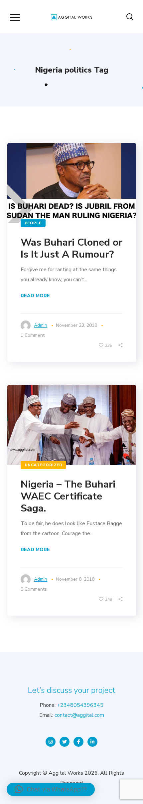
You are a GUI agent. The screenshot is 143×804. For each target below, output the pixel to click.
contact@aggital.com (79, 715)
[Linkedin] (92, 742)
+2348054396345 (80, 705)
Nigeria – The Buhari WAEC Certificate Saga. (68, 496)
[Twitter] (65, 742)
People (33, 223)
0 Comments (34, 589)
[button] (51, 789)
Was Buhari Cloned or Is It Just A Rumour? (71, 248)
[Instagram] (51, 742)
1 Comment (33, 335)
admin (40, 325)
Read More (35, 296)
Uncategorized (44, 465)
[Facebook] (78, 742)
